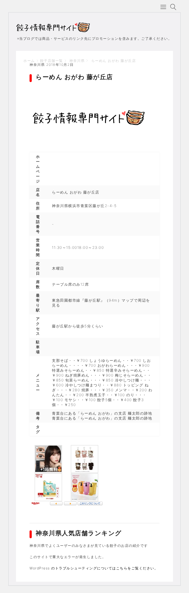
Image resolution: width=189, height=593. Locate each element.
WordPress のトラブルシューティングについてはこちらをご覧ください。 (94, 568)
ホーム (29, 60)
